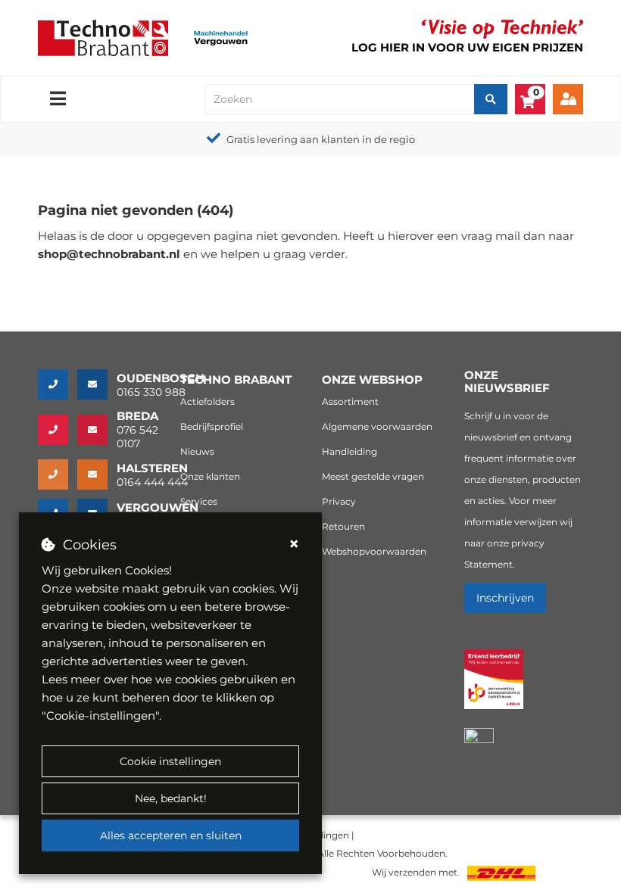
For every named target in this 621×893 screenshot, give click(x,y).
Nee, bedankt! (171, 798)
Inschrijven (505, 598)
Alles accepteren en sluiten (171, 835)
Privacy (339, 501)
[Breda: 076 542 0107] (57, 430)
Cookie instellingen (170, 761)
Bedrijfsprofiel (211, 426)
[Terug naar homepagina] (103, 37)
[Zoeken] (490, 99)
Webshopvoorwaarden (374, 551)
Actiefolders (207, 401)
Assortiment (350, 401)
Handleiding (349, 451)
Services (198, 501)
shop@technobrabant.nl (109, 254)
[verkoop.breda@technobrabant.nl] (97, 430)
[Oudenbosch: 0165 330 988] (57, 384)
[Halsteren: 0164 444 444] (57, 474)
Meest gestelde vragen (373, 476)
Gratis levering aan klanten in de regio (320, 139)
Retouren (343, 526)
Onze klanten (210, 476)
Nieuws (197, 451)
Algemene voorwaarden (377, 426)
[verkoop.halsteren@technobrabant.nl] (97, 474)
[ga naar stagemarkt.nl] (494, 687)
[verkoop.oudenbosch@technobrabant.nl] (97, 384)
